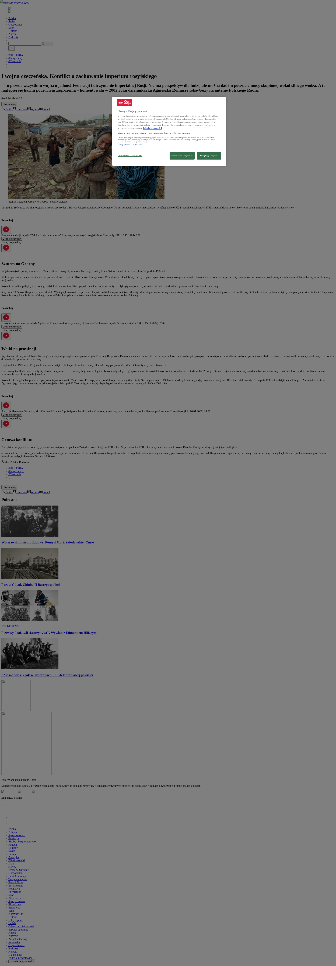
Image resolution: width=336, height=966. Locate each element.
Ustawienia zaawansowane (130, 155)
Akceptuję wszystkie (209, 156)
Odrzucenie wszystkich (182, 156)
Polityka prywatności (152, 128)
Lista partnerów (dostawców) (130, 145)
